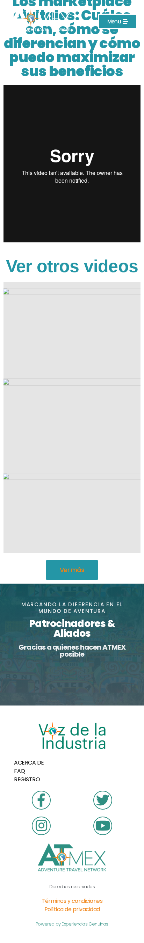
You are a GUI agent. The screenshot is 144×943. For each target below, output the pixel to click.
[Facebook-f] (41, 800)
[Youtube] (102, 826)
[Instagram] (41, 826)
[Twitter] (102, 800)
